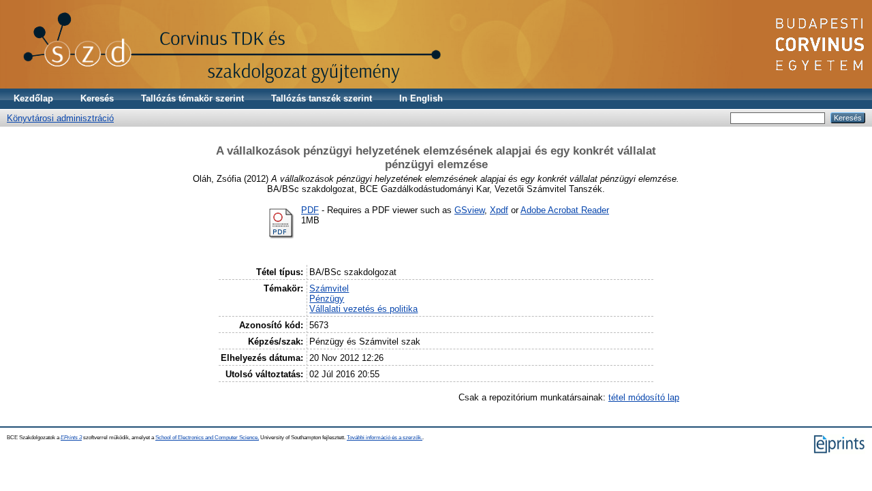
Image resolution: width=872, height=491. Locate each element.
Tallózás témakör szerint (192, 98)
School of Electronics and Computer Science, (207, 437)
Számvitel (329, 288)
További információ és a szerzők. (384, 437)
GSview (469, 210)
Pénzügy (326, 299)
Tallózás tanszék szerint (321, 98)
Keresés (97, 98)
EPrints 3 (71, 437)
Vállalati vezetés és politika (363, 309)
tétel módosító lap (643, 397)
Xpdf (499, 210)
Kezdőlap (33, 98)
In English (421, 98)
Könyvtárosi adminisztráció (60, 118)
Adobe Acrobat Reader (564, 210)
